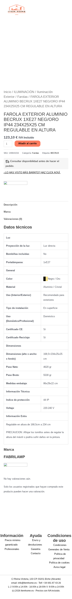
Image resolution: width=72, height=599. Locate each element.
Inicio (7, 92)
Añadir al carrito (27, 143)
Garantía (35, 549)
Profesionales (12, 549)
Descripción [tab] (10, 204)
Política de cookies (59, 562)
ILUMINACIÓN (24, 92)
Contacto (35, 553)
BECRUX (55, 153)
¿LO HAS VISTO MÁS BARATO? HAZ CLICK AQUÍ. (32, 172)
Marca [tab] (7, 211)
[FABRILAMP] (15, 186)
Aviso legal (59, 567)
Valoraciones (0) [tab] (13, 219)
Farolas (22, 97)
